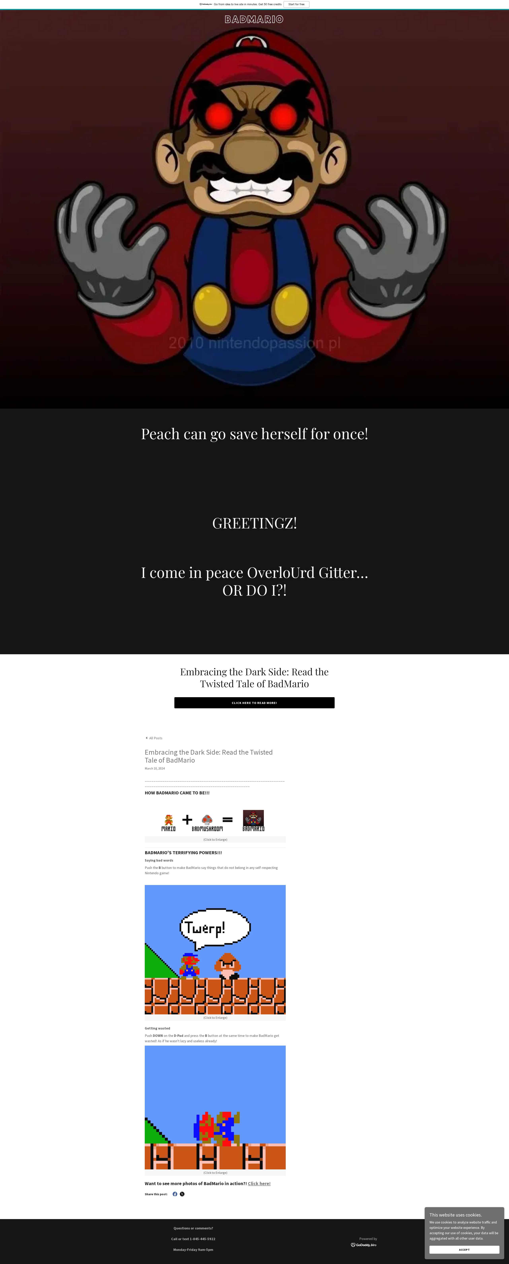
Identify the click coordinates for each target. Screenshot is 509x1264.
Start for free (296, 4)
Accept (464, 1249)
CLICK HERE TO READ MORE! (254, 703)
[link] (254, 21)
